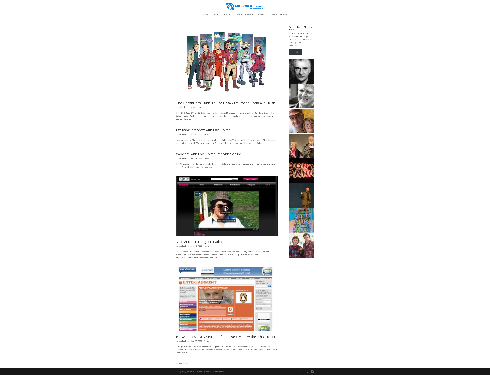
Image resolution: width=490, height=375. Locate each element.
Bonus (274, 14)
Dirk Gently (226, 14)
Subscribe (295, 52)
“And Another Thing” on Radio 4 (200, 241)
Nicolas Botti (184, 134)
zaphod (182, 107)
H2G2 (213, 14)
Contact (283, 14)
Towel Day (261, 14)
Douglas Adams (244, 14)
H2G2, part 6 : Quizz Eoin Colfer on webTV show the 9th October (225, 336)
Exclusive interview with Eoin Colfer (203, 130)
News (205, 14)
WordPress (219, 371)
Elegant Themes (194, 371)
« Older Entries (182, 363)
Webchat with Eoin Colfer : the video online (209, 154)
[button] (301, 71)
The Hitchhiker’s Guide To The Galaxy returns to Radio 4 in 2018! (225, 102)
